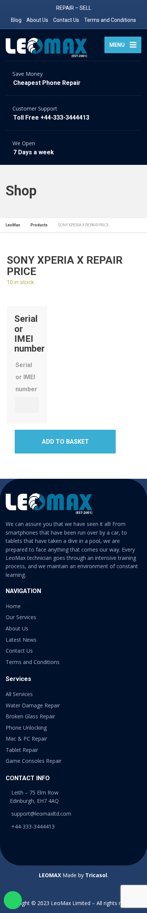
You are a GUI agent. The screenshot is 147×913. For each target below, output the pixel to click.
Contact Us (66, 20)
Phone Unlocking (26, 727)
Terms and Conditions (110, 20)
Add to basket (65, 441)
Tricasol (96, 875)
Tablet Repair (22, 749)
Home (13, 606)
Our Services (21, 617)
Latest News (21, 639)
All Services (19, 694)
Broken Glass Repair (30, 716)
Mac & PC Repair (26, 738)
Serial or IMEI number (26, 377)
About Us (37, 20)
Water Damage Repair (33, 705)
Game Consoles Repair (33, 760)
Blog (16, 20)
